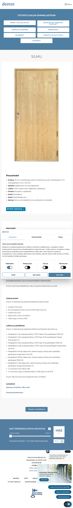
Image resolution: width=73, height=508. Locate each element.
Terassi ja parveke (19, 30)
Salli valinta (36, 275)
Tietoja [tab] (60, 237)
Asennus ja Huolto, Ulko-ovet (18, 387)
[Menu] (66, 4)
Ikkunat (16, 478)
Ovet (26, 478)
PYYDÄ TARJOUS (14, 209)
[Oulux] (8, 4)
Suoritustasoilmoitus (14, 392)
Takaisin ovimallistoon (36, 409)
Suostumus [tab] (13, 237)
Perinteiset (53, 30)
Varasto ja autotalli (53, 35)
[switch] (27, 267)
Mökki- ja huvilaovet (19, 23)
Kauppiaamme (30, 482)
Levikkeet (36, 41)
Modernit (19, 35)
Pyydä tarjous (14, 482)
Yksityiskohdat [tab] (36, 237)
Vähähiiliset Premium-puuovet (53, 23)
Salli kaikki (59, 275)
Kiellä (13, 275)
